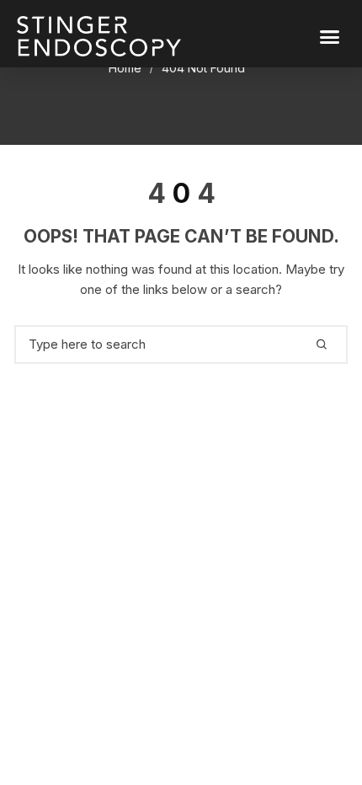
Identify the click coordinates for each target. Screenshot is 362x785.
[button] (330, 36)
